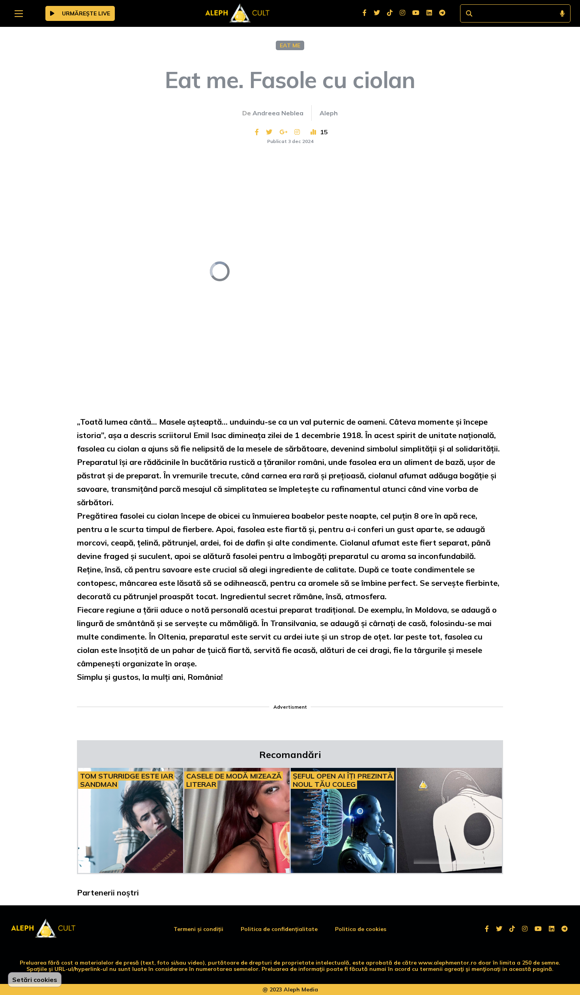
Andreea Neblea (278, 113)
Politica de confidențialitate (279, 929)
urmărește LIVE (85, 13)
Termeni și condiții (198, 929)
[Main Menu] (18, 13)
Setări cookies (34, 980)
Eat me (290, 45)
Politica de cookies (360, 929)
